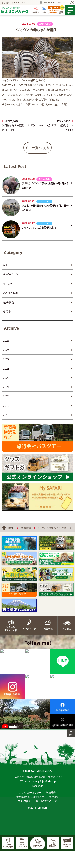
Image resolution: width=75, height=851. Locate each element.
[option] (19, 543)
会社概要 (54, 796)
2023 (6, 368)
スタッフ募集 (24, 801)
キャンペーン (10, 274)
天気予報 (47, 625)
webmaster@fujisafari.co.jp (40, 781)
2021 (6, 387)
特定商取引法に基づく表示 (30, 796)
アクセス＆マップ (65, 625)
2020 (6, 396)
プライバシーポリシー (30, 792)
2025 (6, 350)
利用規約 (51, 792)
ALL (5, 265)
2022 (6, 378)
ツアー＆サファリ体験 (9, 625)
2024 (6, 359)
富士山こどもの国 (45, 801)
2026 (6, 340)
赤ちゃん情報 (11, 293)
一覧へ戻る (40, 147)
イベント (8, 283)
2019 (6, 406)
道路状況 (8, 302)
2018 (6, 415)
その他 (7, 311)
